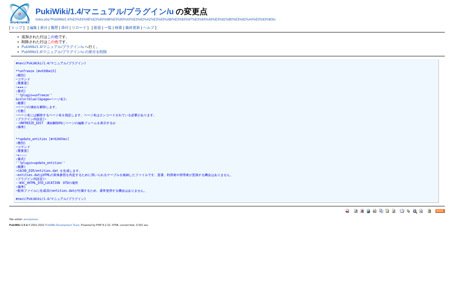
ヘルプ (148, 27)
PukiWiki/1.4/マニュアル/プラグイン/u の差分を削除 (64, 52)
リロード (79, 27)
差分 (44, 27)
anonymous (31, 219)
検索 (118, 27)
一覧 (108, 27)
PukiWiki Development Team (62, 224)
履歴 (54, 27)
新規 (97, 27)
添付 (65, 27)
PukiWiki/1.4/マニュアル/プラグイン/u (104, 11)
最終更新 (132, 27)
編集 (33, 27)
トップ (16, 27)
